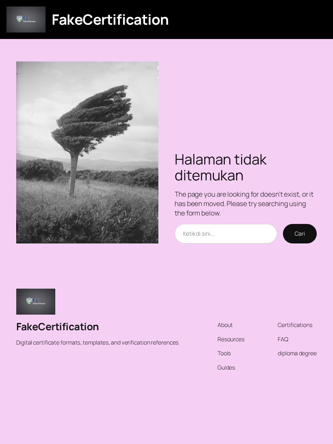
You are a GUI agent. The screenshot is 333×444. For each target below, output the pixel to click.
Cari (300, 233)
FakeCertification (110, 19)
